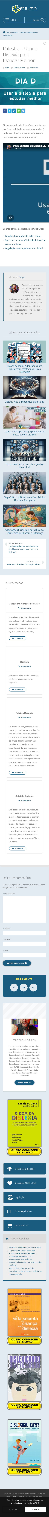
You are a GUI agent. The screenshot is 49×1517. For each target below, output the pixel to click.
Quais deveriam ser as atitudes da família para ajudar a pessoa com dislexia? (23, 547)
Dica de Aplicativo (23, 1211)
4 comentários (19, 68)
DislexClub (7, 1493)
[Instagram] (33, 987)
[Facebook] (14, 987)
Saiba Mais (23, 1082)
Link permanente (26, 608)
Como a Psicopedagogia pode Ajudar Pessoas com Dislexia (25, 433)
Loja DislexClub (22, 1225)
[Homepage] (24, 9)
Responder (19, 638)
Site (6, 950)
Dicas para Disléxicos (24, 1169)
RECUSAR (13, 1509)
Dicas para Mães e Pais (25, 1183)
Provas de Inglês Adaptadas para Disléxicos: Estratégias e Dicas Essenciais (24, 368)
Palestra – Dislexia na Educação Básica (23, 563)
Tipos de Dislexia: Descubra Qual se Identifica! (24, 466)
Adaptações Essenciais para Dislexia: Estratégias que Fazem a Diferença (24, 531)
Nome (8, 928)
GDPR (36, 1503)
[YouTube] (24, 987)
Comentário (10, 893)
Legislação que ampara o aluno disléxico (25, 248)
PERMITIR (35, 1509)
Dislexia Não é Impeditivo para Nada (24, 401)
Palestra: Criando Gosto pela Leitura (23, 236)
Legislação (20, 1197)
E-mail (8, 939)
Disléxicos (34, 68)
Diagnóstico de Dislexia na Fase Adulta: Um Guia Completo (25, 498)
